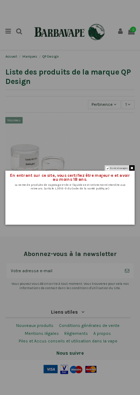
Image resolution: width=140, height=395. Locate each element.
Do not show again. (119, 168)
